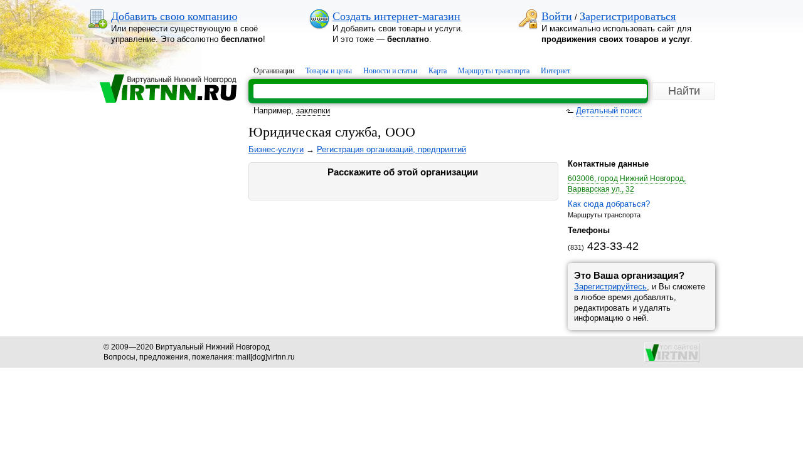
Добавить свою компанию (174, 16)
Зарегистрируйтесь (610, 286)
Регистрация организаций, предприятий (391, 149)
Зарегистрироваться (628, 16)
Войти (556, 16)
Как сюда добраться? (609, 204)
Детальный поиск (609, 110)
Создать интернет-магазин (396, 16)
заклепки (313, 110)
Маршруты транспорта (493, 70)
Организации (273, 70)
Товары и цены (329, 70)
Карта (437, 70)
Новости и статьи (390, 70)
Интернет (555, 70)
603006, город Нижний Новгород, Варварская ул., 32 (627, 184)
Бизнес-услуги (276, 149)
